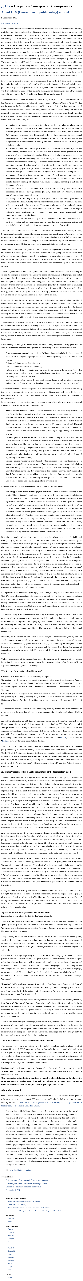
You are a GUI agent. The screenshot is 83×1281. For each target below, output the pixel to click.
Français (11, 1239)
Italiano (10, 1242)
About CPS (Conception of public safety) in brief (35, 12)
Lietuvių (10, 1245)
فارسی (10, 1266)
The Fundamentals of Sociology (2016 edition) (24, 1201)
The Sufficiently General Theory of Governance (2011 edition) (29, 1208)
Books (10, 1221)
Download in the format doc (20, 1170)
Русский (11, 1260)
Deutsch (11, 1232)
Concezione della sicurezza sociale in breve (23, 1187)
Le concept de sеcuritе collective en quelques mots (26, 1183)
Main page (5, 23)
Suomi (10, 1254)
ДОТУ (6, 6)
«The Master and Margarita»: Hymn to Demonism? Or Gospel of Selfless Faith (35, 1211)
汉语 (9, 1269)
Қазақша (11, 1257)
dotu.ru (63, 737)
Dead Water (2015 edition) (17, 1204)
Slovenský (11, 1251)
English (5, 741)
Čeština (10, 1229)
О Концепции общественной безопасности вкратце (28, 1180)
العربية (10, 1263)
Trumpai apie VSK (13, 1190)
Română (11, 1248)
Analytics (15, 23)
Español (11, 1235)
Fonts (10, 1277)
